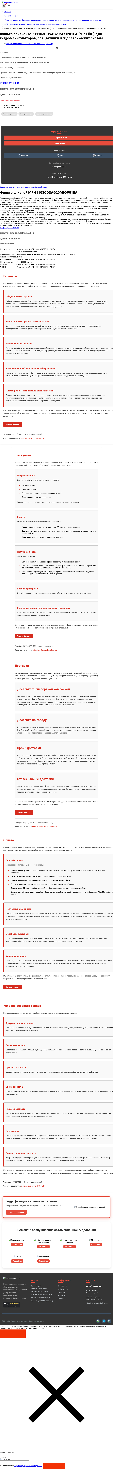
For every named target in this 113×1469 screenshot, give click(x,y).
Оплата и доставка (9, 114)
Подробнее (17, 1244)
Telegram (24, 155)
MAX (61, 155)
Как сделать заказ (26, 114)
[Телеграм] (104, 1321)
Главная (7, 12)
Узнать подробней (16, 1212)
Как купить (21, 187)
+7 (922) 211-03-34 (9, 83)
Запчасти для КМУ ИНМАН (40, 1298)
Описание (4, 187)
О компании (62, 1286)
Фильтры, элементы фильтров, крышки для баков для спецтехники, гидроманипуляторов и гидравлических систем (53, 20)
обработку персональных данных (28, 1466)
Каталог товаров (11, 16)
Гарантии (12, 187)
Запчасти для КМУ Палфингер (42, 1301)
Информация (63, 1289)
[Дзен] (109, 1321)
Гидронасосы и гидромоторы (41, 1294)
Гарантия (61, 1292)
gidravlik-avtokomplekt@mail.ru (33, 438)
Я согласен (12, 1332)
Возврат (44, 187)
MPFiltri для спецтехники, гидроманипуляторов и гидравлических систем (35, 24)
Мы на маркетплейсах (44, 114)
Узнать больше (12, 424)
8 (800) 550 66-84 (93, 1286)
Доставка (30, 187)
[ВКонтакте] (98, 1321)
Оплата (38, 187)
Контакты (61, 1295)
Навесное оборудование (40, 1291)
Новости (61, 1299)
